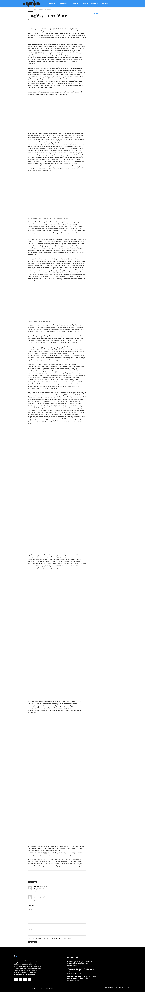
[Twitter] (43, 23)
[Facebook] (39, 23)
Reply (35, 891)
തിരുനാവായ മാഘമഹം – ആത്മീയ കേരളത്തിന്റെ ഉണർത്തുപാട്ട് (79, 962)
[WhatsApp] (47, 23)
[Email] (51, 23)
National (70, 980)
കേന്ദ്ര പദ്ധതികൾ (71, 973)
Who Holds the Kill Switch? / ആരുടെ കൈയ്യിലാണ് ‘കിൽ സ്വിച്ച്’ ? (81, 977)
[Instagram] (20, 979)
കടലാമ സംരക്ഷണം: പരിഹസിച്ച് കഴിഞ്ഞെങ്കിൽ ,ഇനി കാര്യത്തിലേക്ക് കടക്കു (80, 970)
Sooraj (30, 19)
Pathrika (95, 13)
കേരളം (69, 965)
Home (29, 9)
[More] (55, 23)
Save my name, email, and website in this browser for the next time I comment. (51, 938)
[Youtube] (29, 979)
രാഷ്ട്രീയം (34, 9)
